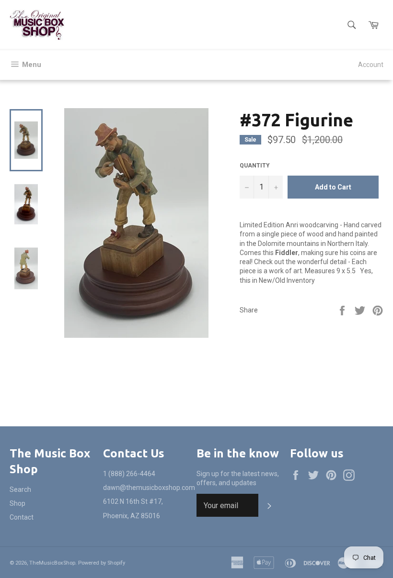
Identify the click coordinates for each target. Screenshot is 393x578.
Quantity (255, 165)
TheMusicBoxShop (52, 563)
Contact (22, 517)
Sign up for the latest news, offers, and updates (237, 478)
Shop (17, 503)
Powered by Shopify (101, 563)
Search (20, 489)
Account (370, 64)
